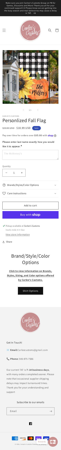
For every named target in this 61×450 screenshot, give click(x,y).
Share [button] (9, 241)
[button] (4, 30)
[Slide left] (23, 110)
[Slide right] (37, 110)
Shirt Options (30, 290)
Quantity (6, 166)
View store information (18, 234)
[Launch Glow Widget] (53, 442)
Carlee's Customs (26, 444)
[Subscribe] (50, 411)
